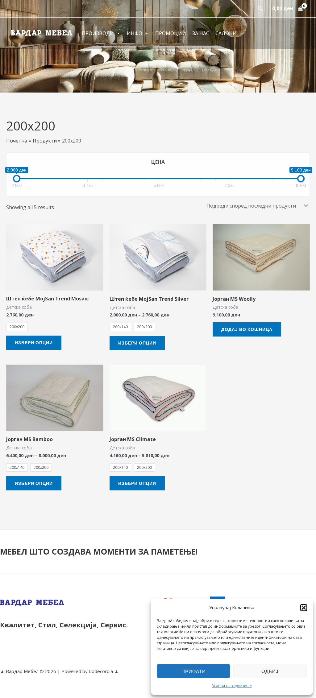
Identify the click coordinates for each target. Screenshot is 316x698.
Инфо (134, 33)
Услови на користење (232, 685)
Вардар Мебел (22, 671)
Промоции (170, 33)
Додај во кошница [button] (246, 329)
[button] (304, 608)
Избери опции (34, 342)
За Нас (200, 33)
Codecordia (101, 671)
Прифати (193, 671)
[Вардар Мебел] (42, 32)
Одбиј (270, 671)
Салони (226, 33)
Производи (98, 33)
